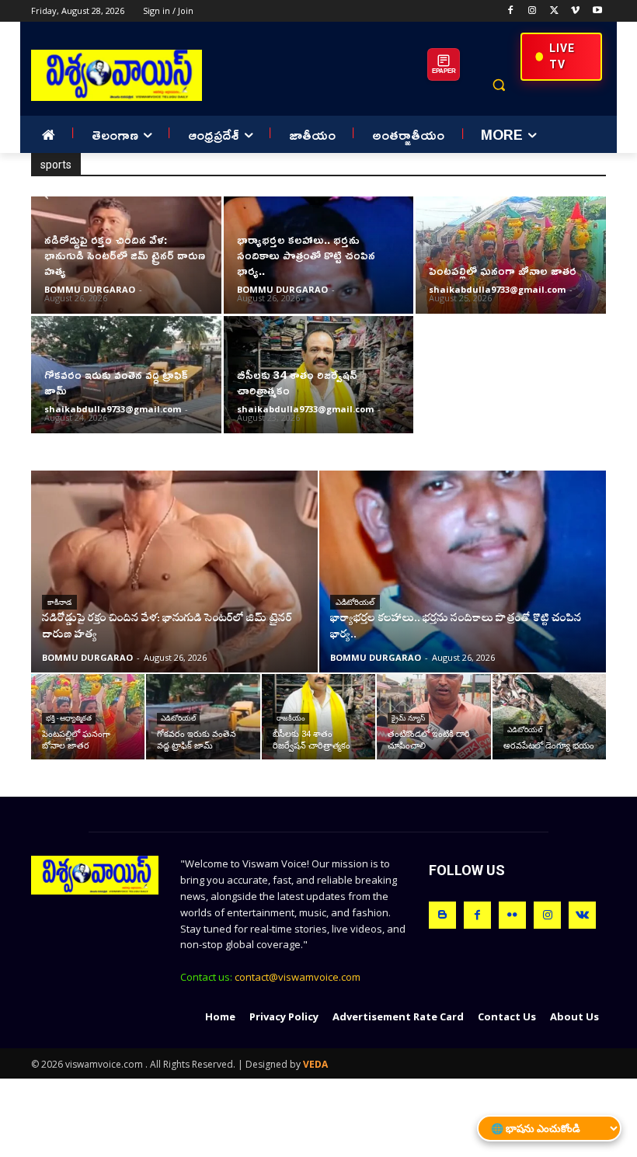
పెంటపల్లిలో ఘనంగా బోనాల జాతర (502, 270)
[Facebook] (511, 11)
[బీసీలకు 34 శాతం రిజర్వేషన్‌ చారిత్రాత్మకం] (318, 716)
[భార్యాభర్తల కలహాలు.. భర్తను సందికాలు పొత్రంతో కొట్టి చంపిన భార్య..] (462, 571)
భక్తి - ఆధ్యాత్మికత (69, 718)
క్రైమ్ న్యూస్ (408, 718)
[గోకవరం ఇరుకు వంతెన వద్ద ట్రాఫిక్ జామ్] (202, 716)
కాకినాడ (59, 602)
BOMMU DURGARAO (89, 289)
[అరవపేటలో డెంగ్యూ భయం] (549, 716)
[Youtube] (597, 11)
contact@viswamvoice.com (297, 977)
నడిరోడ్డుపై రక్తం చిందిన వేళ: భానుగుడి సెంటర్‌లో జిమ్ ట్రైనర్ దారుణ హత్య (124, 255)
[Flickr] (512, 915)
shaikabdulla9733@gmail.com (497, 289)
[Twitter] (554, 11)
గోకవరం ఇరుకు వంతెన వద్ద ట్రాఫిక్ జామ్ (116, 382)
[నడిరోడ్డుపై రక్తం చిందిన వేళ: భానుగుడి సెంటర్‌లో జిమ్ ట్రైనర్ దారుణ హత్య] (174, 571)
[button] (498, 85)
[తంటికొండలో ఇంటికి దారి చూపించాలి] (433, 716)
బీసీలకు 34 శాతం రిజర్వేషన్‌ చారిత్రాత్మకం (297, 382)
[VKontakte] (582, 915)
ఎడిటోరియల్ (355, 602)
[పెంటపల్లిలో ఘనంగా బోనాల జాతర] (511, 255)
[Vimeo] (575, 11)
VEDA (315, 1064)
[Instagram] (532, 11)
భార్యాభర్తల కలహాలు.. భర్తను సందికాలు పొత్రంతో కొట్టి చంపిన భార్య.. (306, 255)
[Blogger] (442, 915)
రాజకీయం (291, 718)
